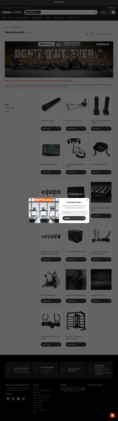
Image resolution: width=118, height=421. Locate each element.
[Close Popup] (87, 200)
